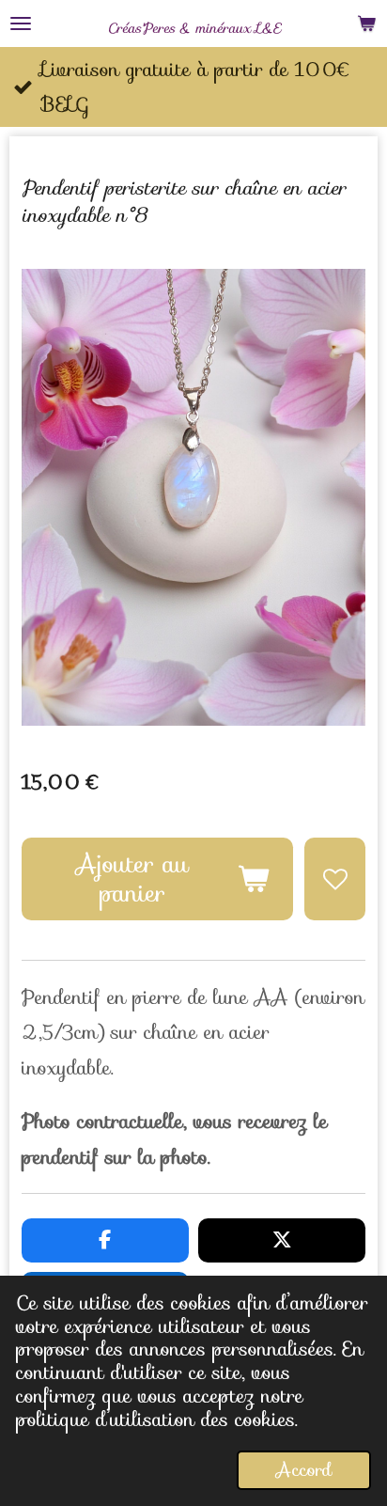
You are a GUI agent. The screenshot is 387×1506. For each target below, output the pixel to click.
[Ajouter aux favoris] (334, 879)
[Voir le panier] (366, 23)
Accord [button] (304, 1469)
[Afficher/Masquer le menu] (20, 23)
